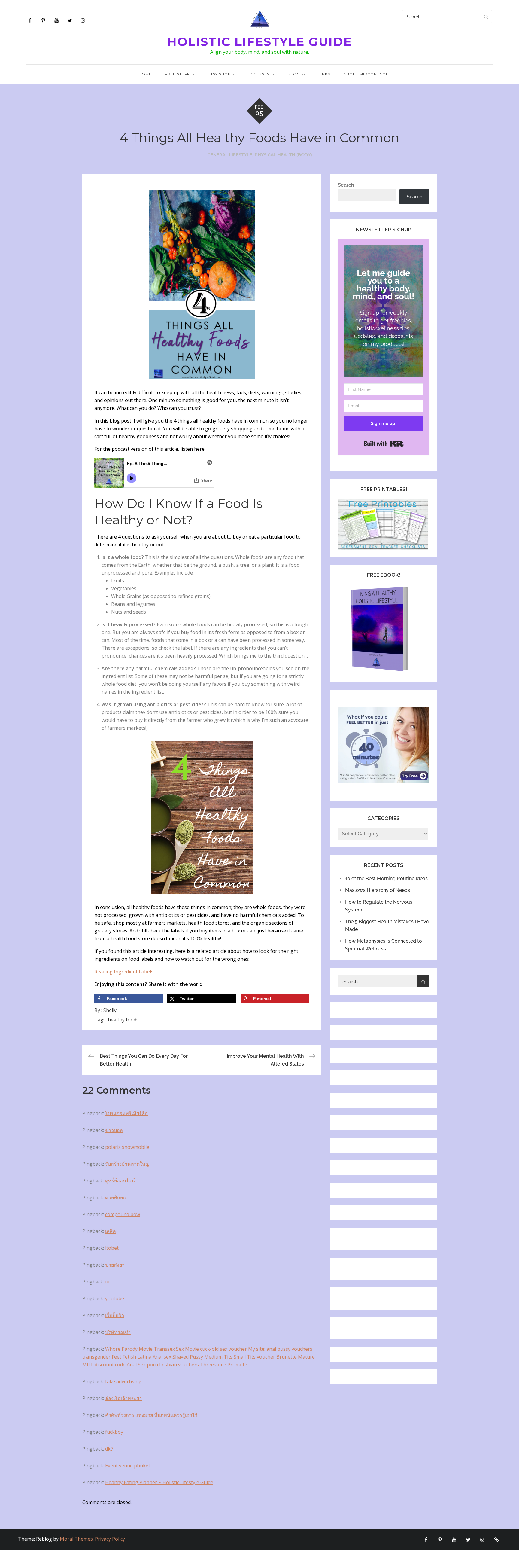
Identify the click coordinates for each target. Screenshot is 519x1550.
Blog (294, 74)
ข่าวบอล (114, 1130)
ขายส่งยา (115, 1265)
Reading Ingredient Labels (123, 971)
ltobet (112, 1248)
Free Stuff (177, 74)
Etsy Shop (219, 74)
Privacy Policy (110, 1539)
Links (324, 74)
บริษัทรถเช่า (118, 1332)
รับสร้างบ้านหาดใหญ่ (127, 1164)
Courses (259, 74)
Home (145, 74)
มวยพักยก (115, 1197)
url (108, 1281)
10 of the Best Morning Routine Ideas (386, 878)
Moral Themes (76, 1539)
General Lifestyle (229, 154)
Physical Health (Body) (283, 154)
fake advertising (123, 1381)
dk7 (109, 1448)
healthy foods (123, 1019)
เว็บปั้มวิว (114, 1315)
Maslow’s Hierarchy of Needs (377, 890)
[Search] (486, 16)
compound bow (122, 1214)
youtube (114, 1298)
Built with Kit (384, 443)
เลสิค (110, 1231)
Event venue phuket (127, 1465)
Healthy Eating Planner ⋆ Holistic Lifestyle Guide (159, 1482)
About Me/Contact (365, 74)
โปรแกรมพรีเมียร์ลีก (126, 1113)
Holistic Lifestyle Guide (259, 41)
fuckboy (114, 1432)
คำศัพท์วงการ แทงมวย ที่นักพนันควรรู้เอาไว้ (151, 1415)
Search (346, 185)
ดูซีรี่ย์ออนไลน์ (120, 1180)
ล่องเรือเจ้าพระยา (123, 1398)
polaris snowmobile (127, 1147)
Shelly (110, 1010)
